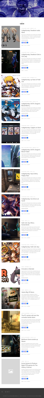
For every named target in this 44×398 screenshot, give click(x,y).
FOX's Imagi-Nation (8, 1)
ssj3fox (22, 45)
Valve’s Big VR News (27, 292)
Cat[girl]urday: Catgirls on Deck (31, 127)
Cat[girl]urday (8, 4)
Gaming (29, 4)
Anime (25, 4)
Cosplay (14, 4)
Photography (20, 4)
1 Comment (26, 70)
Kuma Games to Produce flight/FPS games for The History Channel (29, 365)
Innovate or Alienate (27, 269)
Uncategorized (27, 313)
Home (3, 4)
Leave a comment (27, 45)
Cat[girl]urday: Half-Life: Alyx (30, 247)
